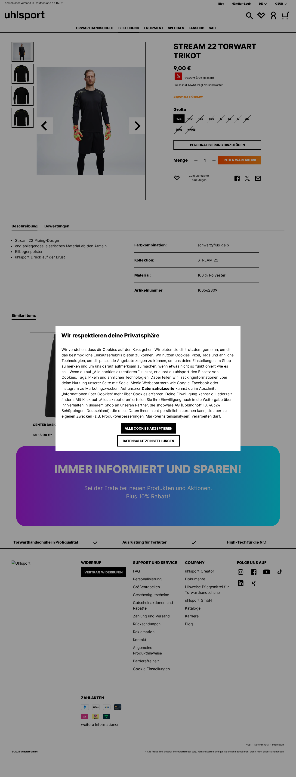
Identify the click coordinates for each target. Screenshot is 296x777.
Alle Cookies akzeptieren (148, 428)
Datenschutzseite (158, 388)
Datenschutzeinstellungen (148, 441)
